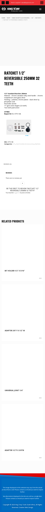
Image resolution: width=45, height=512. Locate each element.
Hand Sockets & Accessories (25, 144)
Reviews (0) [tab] (7, 164)
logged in (17, 193)
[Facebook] (3, 2)
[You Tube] (7, 2)
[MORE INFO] (40, 278)
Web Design (29, 507)
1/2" (14, 144)
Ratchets (37, 144)
